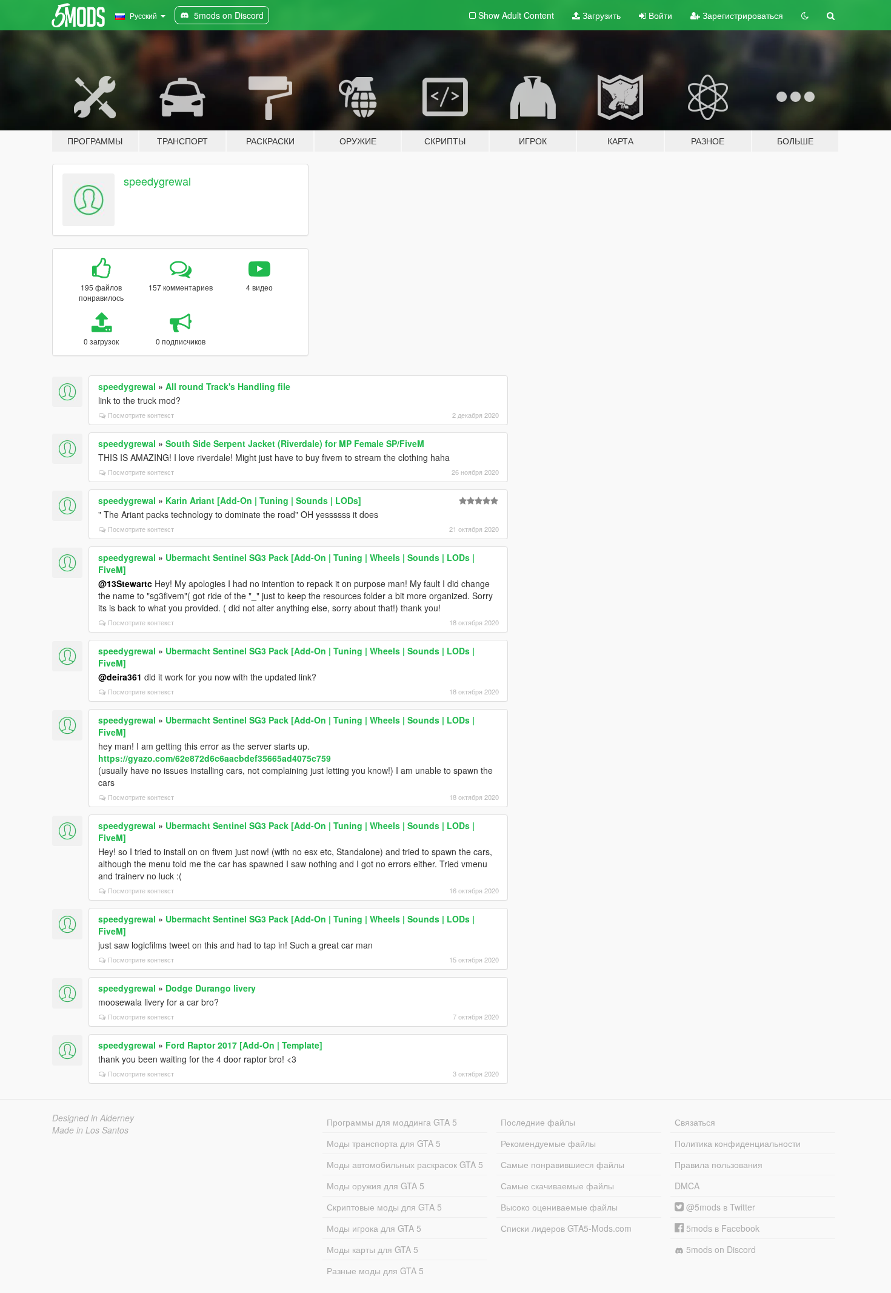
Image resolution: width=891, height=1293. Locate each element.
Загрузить (600, 15)
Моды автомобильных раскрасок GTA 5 (405, 1164)
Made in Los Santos (90, 1130)
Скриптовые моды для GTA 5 (384, 1207)
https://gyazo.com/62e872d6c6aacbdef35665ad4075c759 (214, 758)
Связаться (695, 1122)
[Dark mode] (805, 15)
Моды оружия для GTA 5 (375, 1186)
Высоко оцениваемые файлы (559, 1207)
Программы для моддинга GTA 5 (392, 1122)
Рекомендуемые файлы (548, 1143)
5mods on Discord (720, 1249)
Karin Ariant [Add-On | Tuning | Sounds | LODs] (263, 500)
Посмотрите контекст (141, 415)
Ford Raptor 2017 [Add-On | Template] (243, 1045)
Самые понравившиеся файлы (562, 1164)
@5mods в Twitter (719, 1207)
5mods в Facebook (721, 1228)
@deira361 (120, 677)
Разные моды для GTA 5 (375, 1270)
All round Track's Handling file (227, 386)
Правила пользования (719, 1164)
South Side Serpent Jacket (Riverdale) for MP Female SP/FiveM (294, 443)
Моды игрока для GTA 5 (374, 1228)
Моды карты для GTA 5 (372, 1249)
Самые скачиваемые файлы (557, 1186)
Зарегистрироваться (741, 15)
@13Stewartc (125, 583)
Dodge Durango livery (210, 988)
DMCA (687, 1186)
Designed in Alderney (93, 1118)
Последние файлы (538, 1122)
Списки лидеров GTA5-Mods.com (566, 1228)
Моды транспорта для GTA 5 (384, 1143)
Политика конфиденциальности (738, 1143)
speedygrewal (157, 181)
